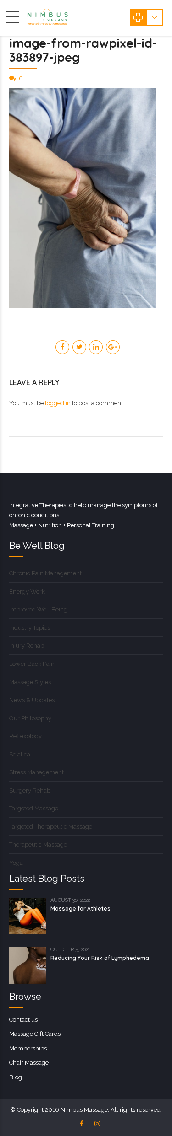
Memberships (28, 1048)
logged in (58, 403)
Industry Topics (29, 627)
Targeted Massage (33, 808)
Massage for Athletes (80, 908)
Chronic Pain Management (45, 573)
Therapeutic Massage (38, 844)
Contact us (23, 1019)
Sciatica (19, 754)
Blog (15, 1077)
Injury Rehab (26, 645)
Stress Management (36, 772)
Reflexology (25, 736)
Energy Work (27, 591)
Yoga (16, 862)
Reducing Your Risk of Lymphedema (99, 957)
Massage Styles (30, 682)
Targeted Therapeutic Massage (50, 826)
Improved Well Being (38, 609)
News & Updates (32, 700)
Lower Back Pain (32, 663)
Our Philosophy (30, 718)
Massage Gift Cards (35, 1033)
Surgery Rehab (29, 790)
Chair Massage (29, 1062)
